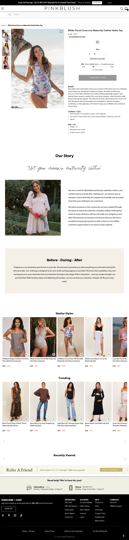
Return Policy (99, 521)
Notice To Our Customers (73, 531)
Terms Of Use (49, 531)
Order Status (69, 510)
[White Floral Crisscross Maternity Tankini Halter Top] (97, 42)
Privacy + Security (28, 531)
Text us (78, 487)
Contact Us (69, 517)
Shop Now (97, 3)
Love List (83, 514)
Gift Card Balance (71, 506)
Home (3, 25)
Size (97, 49)
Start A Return (69, 514)
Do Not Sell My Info (100, 531)
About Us (113, 503)
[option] (37, 68)
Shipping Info (100, 517)
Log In (82, 517)
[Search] (121, 8)
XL (105, 54)
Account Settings (86, 503)
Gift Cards (68, 503)
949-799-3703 (87, 487)
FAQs (97, 506)
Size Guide (99, 510)
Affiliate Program (116, 506)
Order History (85, 506)
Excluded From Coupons (77, 37)
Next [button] (61, 68)
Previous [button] (14, 68)
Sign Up (8, 509)
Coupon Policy (100, 514)
